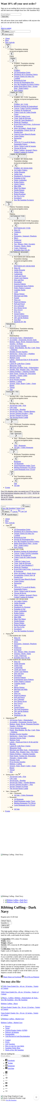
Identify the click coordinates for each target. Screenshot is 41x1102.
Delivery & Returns (12, 1032)
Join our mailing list (7, 1054)
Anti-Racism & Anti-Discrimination (17, 1036)
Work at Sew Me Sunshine (14, 1050)
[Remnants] (16, 459)
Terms (7, 1028)
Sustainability (10, 1034)
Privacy (7, 1026)
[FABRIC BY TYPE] (16, 101)
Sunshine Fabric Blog (12, 1048)
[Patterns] (12, 211)
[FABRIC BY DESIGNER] (16, 165)
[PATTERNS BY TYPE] (16, 225)
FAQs (7, 1042)
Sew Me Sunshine (11, 1100)
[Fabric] (12, 53)
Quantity (4, 923)
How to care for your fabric (14, 1046)
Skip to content (6, 28)
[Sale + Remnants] (12, 429)
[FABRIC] (16, 68)
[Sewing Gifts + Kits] (12, 401)
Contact (8, 1040)
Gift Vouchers (10, 1044)
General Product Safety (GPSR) (16, 1030)
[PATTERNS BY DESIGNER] (16, 263)
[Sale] (16, 481)
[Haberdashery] (12, 333)
